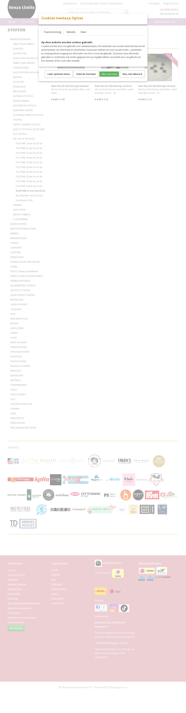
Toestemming (52, 32)
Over (83, 32)
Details (70, 32)
